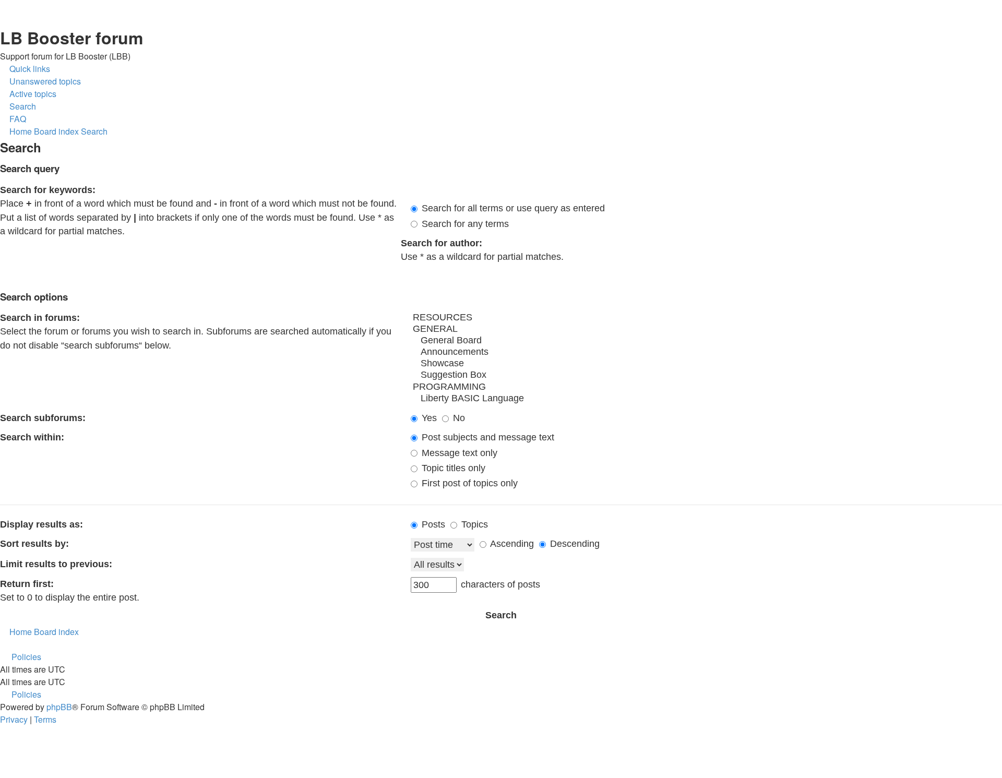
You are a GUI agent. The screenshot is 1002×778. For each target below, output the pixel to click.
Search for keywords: (48, 190)
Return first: (27, 584)
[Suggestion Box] (706, 375)
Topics (473, 524)
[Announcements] (706, 352)
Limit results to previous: (56, 564)
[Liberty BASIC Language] (706, 398)
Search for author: (441, 243)
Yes (428, 418)
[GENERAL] (706, 329)
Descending (573, 543)
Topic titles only (452, 468)
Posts (432, 524)
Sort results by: (34, 543)
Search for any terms (464, 224)
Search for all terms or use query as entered (512, 208)
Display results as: (41, 524)
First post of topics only (468, 483)
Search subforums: (43, 418)
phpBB (59, 707)
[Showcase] (706, 363)
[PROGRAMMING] (706, 387)
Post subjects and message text (486, 437)
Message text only (458, 453)
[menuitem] (40, 81)
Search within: (32, 437)
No (457, 418)
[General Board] (706, 340)
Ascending (511, 543)
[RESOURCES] (706, 318)
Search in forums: (40, 318)
